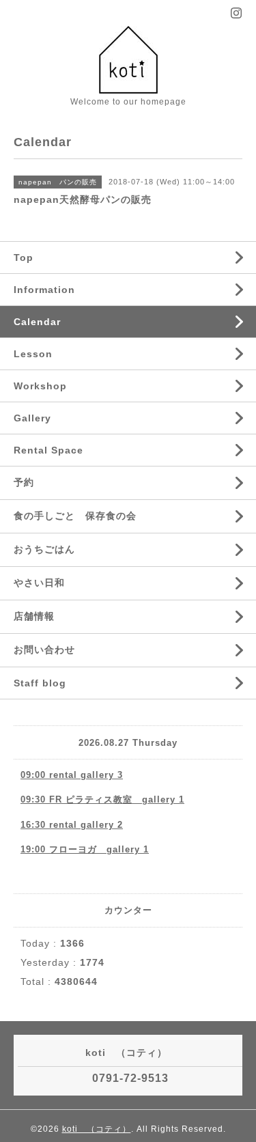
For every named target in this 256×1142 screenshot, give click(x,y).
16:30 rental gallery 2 (71, 825)
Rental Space (48, 450)
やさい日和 (39, 582)
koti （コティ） (96, 1129)
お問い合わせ (44, 649)
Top (23, 257)
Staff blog (40, 683)
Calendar (37, 321)
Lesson (33, 353)
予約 (24, 482)
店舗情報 (34, 616)
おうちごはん (44, 549)
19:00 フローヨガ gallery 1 (84, 849)
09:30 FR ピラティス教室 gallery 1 (102, 799)
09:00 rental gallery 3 (71, 775)
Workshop (40, 385)
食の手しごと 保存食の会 (75, 515)
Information (44, 289)
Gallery (32, 418)
